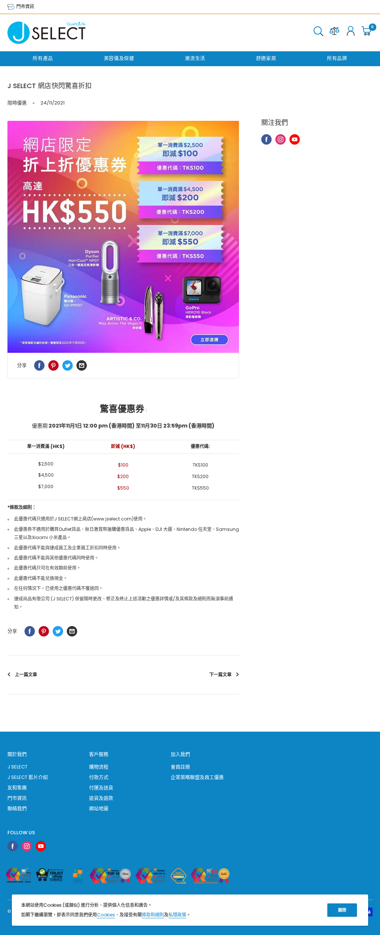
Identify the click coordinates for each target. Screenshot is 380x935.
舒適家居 (266, 58)
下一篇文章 (220, 674)
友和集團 (17, 787)
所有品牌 (337, 58)
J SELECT (17, 766)
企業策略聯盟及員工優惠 (197, 777)
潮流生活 (195, 58)
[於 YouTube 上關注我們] (294, 139)
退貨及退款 (101, 798)
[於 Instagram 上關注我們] (280, 139)
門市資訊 (24, 6)
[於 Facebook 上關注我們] (266, 139)
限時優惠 (17, 102)
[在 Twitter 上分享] (67, 365)
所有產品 (43, 58)
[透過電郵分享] (81, 365)
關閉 (342, 910)
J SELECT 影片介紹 (27, 777)
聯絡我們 (17, 808)
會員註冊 (180, 766)
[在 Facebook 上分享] (39, 365)
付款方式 (98, 777)
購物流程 (98, 766)
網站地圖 (98, 808)
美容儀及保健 (119, 58)
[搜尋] (318, 33)
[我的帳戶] (351, 32)
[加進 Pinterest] (53, 365)
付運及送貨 (101, 787)
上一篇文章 (26, 674)
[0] (366, 32)
